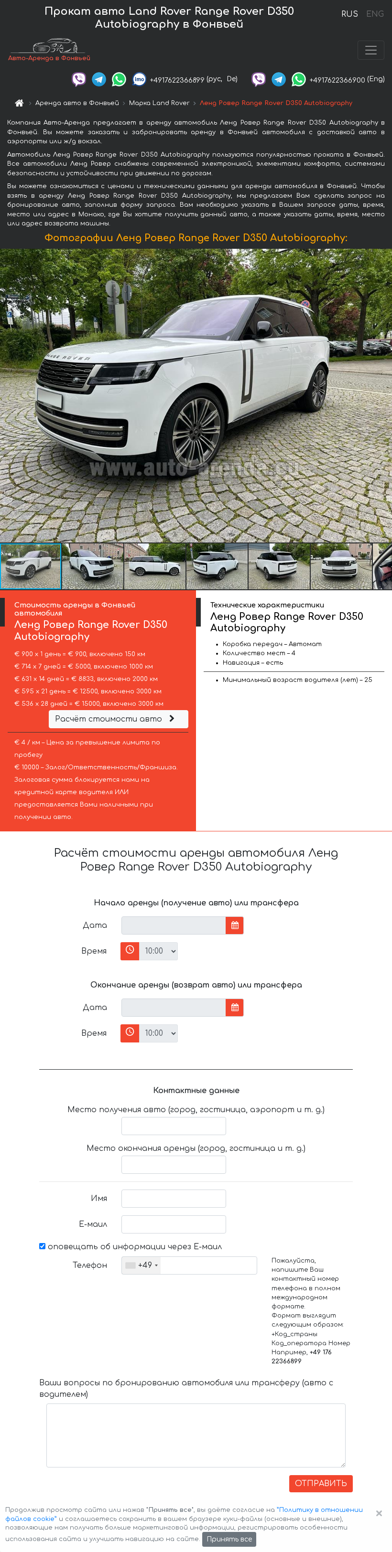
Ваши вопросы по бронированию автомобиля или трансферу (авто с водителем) (186, 1389)
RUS (349, 14)
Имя (99, 1198)
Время (94, 951)
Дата (95, 925)
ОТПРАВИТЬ (321, 1483)
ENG (374, 14)
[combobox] (141, 1265)
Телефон (90, 1265)
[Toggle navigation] (371, 50)
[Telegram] (99, 79)
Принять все (229, 1539)
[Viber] (79, 79)
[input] (173, 925)
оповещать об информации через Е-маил (133, 1247)
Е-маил (93, 1224)
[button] (93, 566)
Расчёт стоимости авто (109, 719)
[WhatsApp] (119, 79)
